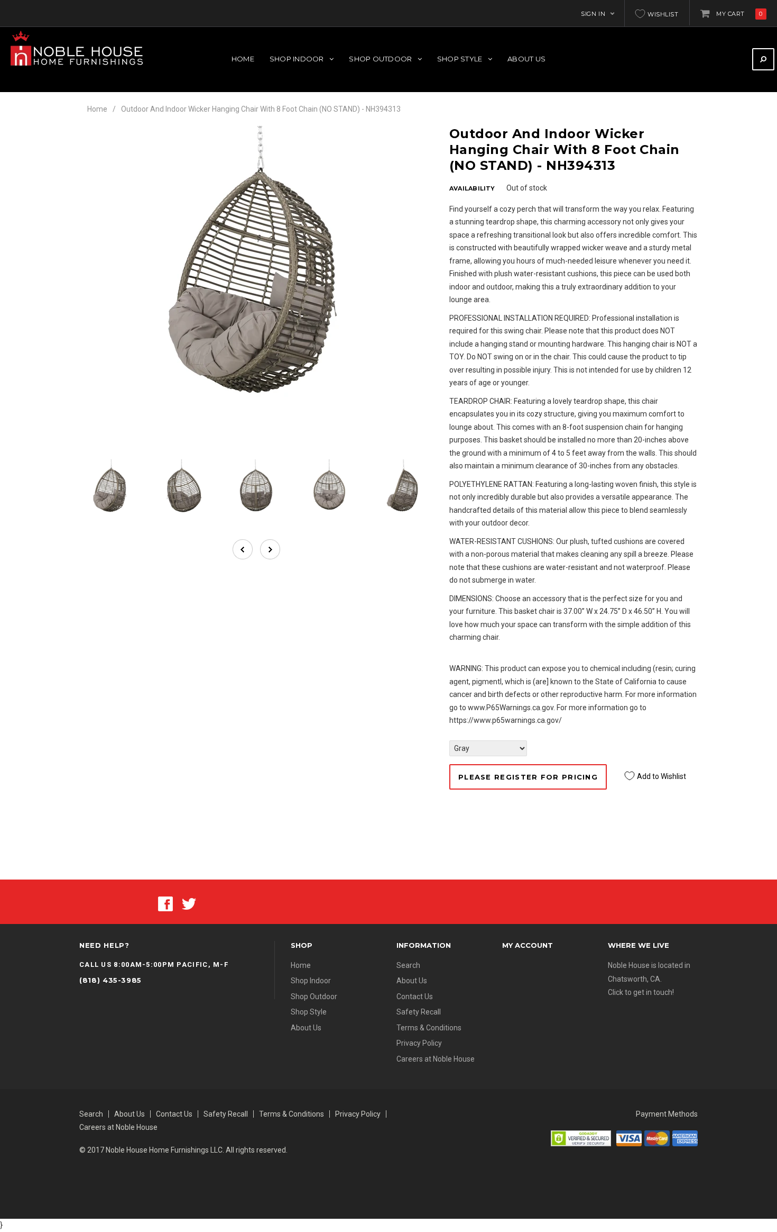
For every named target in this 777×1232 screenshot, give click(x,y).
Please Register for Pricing (528, 777)
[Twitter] (189, 903)
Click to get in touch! (641, 992)
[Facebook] (165, 903)
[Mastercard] (657, 1137)
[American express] (685, 1137)
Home (97, 109)
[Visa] (629, 1137)
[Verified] (581, 1137)
